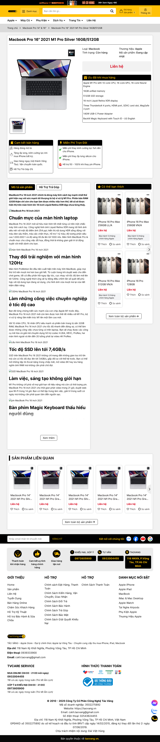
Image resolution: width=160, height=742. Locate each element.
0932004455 (110, 558)
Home (10, 584)
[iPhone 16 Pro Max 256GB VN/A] (138, 205)
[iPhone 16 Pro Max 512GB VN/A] (109, 264)
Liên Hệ (91, 20)
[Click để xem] (43, 81)
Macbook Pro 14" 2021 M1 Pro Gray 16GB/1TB (108, 497)
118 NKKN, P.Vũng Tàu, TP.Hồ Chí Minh (138, 562)
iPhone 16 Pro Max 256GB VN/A (138, 223)
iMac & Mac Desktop (131, 598)
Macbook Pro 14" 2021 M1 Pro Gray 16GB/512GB (50, 497)
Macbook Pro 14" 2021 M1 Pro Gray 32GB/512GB (137, 497)
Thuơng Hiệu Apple (130, 616)
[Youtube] (142, 538)
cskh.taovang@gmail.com (30, 657)
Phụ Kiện (42, 20)
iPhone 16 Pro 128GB (135, 282)
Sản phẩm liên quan (33, 458)
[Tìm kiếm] (112, 11)
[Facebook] (135, 538)
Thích (104, 244)
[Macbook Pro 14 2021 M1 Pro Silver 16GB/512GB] (22, 478)
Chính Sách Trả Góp (56, 610)
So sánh (116, 244)
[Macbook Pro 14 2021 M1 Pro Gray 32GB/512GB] (138, 478)
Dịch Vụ (58, 20)
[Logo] (12, 11)
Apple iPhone (126, 584)
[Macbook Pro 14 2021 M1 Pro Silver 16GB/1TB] (80, 478)
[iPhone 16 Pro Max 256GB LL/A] (109, 205)
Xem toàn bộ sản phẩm (122, 316)
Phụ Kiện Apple (128, 611)
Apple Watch (126, 602)
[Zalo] (128, 538)
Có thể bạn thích (113, 186)
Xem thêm (49, 437)
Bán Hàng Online (17, 602)
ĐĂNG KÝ (57, 538)
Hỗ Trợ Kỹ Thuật (17, 611)
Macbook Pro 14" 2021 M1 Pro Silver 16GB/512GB (21, 497)
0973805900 (83, 558)
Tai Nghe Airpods (129, 607)
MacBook (124, 593)
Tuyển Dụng (14, 598)
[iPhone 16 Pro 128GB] (138, 264)
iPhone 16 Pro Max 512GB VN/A (109, 282)
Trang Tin (75, 20)
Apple (11, 20)
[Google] (150, 538)
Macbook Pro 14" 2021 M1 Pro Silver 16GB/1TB (79, 497)
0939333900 (29, 652)
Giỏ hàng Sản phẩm (129, 11)
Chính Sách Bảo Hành (57, 605)
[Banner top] (80, 2)
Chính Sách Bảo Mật (56, 614)
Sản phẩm (13, 589)
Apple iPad (125, 589)
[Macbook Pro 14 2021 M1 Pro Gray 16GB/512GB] (51, 478)
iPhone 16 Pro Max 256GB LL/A (109, 223)
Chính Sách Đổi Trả (56, 601)
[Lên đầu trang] (153, 729)
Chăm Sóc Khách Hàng (21, 607)
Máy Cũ (25, 20)
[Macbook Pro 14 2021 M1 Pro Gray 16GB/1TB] (109, 478)
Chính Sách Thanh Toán (95, 584)
